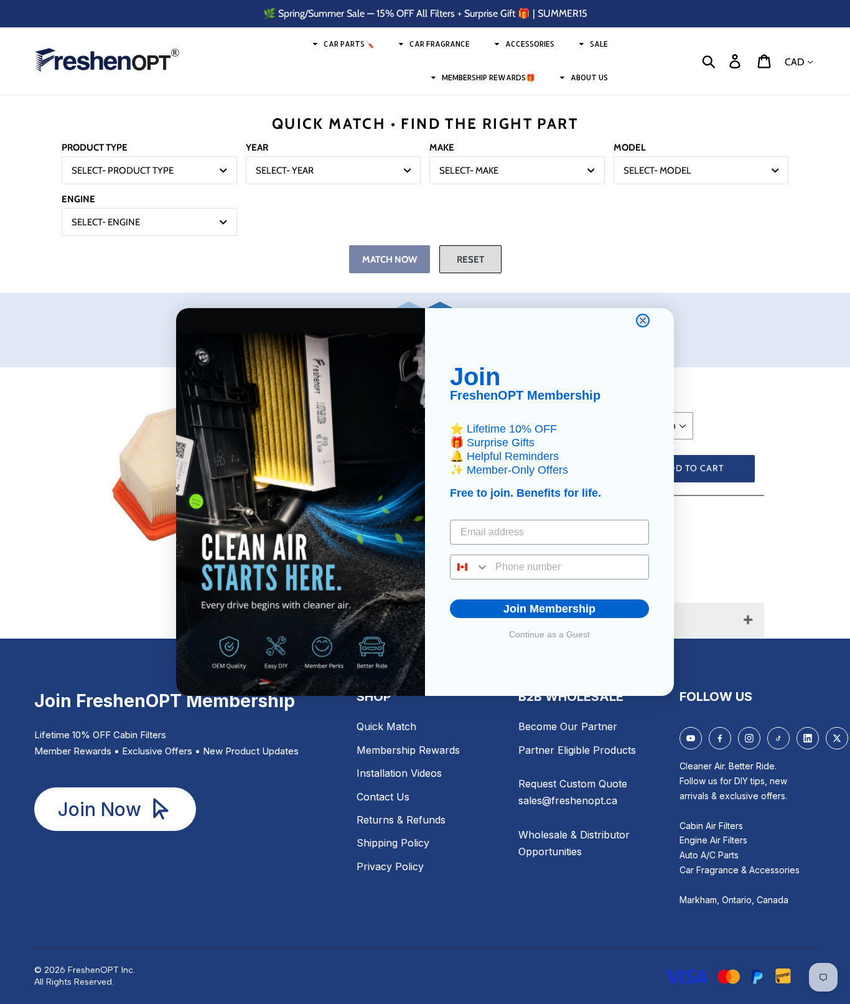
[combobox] (470, 567)
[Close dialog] (643, 320)
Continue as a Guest (549, 634)
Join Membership (549, 609)
